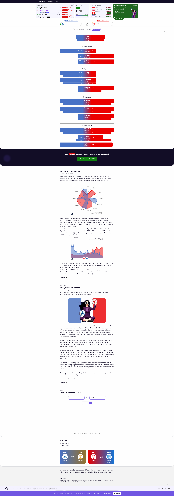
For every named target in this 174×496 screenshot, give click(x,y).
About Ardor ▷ (64, 443)
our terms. (82, 481)
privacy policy (88, 494)
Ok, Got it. (117, 494)
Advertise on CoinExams (87, 159)
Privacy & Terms (24, 489)
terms (98, 494)
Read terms (107, 494)
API (17, 489)
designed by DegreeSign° (50, 489)
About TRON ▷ (64, 446)
